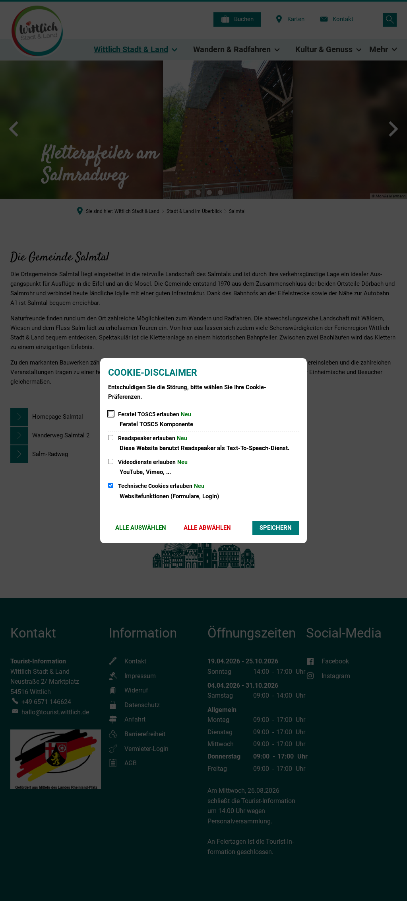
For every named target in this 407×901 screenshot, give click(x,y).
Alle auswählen (140, 527)
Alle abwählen (207, 527)
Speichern (276, 527)
